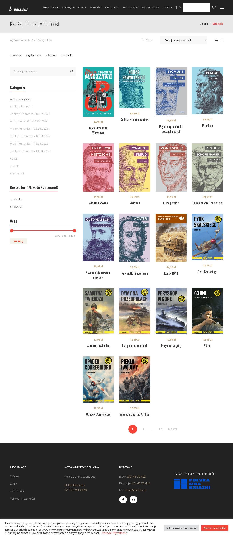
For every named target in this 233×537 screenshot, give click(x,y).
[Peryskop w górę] (171, 311)
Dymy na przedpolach (134, 345)
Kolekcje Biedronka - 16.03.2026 (30, 136)
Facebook (176, 7)
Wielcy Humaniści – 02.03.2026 (29, 128)
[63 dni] (207, 311)
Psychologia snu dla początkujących (171, 129)
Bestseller (16, 199)
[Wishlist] (214, 7)
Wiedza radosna (98, 203)
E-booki (14, 166)
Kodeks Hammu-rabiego (134, 119)
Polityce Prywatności (114, 533)
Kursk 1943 (171, 273)
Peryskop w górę (171, 345)
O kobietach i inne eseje (207, 203)
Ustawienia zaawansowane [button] (181, 528)
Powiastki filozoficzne (134, 273)
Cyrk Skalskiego (207, 271)
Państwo (207, 125)
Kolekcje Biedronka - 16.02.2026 (30, 114)
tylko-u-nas (34, 55)
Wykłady (135, 203)
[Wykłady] (134, 167)
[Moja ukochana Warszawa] (98, 92)
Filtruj (18, 241)
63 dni (207, 345)
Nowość (17, 206)
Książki (14, 158)
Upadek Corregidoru (98, 414)
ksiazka (52, 55)
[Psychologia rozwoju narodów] (98, 237)
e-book (68, 55)
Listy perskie (171, 203)
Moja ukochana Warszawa (98, 130)
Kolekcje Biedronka (21, 106)
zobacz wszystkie (20, 99)
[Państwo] (207, 90)
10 (161, 429)
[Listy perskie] (171, 167)
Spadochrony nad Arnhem (134, 414)
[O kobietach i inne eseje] (207, 167)
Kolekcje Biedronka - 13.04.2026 (30, 151)
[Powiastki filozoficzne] (134, 238)
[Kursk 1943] (171, 238)
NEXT (173, 429)
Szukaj (72, 71)
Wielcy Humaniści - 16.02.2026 (29, 121)
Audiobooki (17, 173)
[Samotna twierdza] (98, 311)
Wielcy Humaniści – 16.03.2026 (29, 143)
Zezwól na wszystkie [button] (214, 528)
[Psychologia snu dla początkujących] (171, 91)
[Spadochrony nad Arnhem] (134, 379)
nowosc (17, 55)
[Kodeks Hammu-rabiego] (134, 87)
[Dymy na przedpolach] (134, 311)
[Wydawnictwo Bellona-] (18, 7)
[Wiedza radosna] (98, 167)
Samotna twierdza (98, 345)
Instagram (180, 7)
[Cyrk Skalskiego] (207, 237)
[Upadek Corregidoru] (98, 379)
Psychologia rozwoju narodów (98, 275)
